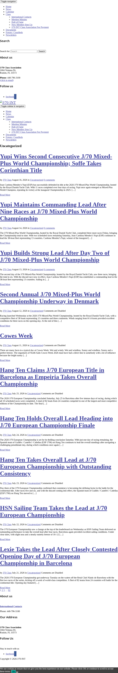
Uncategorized (36, 180)
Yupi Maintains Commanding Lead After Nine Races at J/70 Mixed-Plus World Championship (53, 211)
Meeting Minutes (19, 19)
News (8, 9)
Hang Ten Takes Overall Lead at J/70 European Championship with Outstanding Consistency (55, 466)
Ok (13, 671)
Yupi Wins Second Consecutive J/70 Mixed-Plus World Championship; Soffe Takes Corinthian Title (56, 163)
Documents (11, 30)
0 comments (49, 180)
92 (9, 590)
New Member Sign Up (22, 24)
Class (8, 14)
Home (8, 6)
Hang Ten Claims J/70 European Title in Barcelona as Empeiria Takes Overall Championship (52, 377)
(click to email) (7, 80)
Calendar (10, 11)
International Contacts (21, 17)
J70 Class (7, 180)
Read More (5, 195)
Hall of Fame (17, 22)
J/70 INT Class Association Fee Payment (30, 27)
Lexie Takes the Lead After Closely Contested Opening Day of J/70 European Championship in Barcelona (59, 556)
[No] (17, 672)
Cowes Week (16, 335)
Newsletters (11, 35)
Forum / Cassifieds (14, 32)
